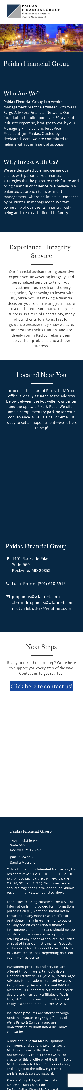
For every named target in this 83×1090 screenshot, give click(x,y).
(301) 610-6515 (21, 857)
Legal (36, 1080)
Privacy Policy (17, 1080)
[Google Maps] (41, 487)
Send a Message (22, 862)
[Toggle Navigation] (73, 12)
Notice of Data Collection (26, 1085)
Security (50, 1080)
